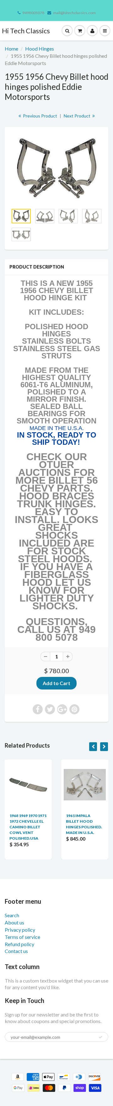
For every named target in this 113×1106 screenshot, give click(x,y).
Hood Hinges (39, 49)
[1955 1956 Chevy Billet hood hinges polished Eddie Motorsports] (56, 169)
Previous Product (39, 115)
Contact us (16, 951)
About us (14, 922)
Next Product (77, 115)
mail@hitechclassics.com (74, 12)
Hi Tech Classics (26, 30)
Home (11, 49)
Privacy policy (20, 930)
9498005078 (33, 12)
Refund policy (19, 944)
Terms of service (22, 937)
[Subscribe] (100, 1037)
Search (12, 915)
